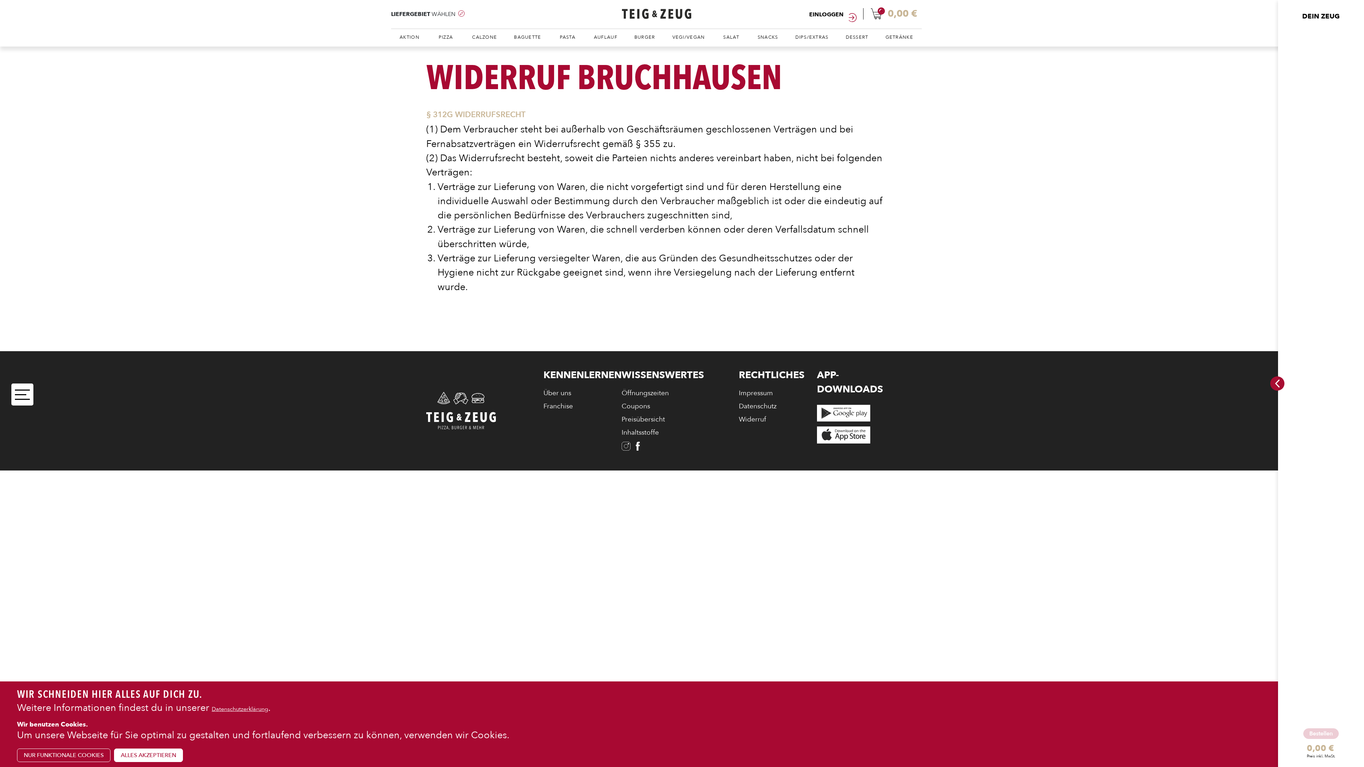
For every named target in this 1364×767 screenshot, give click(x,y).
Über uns (557, 393)
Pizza (446, 37)
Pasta (567, 37)
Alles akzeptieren (148, 755)
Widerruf (752, 419)
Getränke (899, 37)
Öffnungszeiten (645, 393)
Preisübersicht (643, 419)
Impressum (756, 393)
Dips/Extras (812, 37)
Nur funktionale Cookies (64, 755)
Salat (731, 37)
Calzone (484, 37)
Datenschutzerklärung (240, 709)
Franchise (558, 406)
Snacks (768, 37)
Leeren (1315, 760)
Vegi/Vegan (688, 37)
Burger (644, 37)
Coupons (636, 406)
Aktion (410, 37)
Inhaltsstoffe (640, 432)
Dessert (857, 37)
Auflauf (605, 37)
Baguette (527, 37)
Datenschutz (757, 406)
